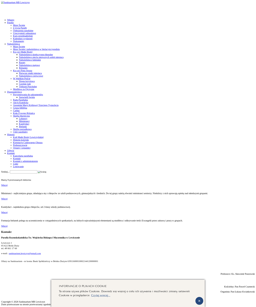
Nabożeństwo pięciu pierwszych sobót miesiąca (41, 57)
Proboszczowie (20, 145)
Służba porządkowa (22, 129)
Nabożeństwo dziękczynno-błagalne (36, 54)
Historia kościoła (21, 140)
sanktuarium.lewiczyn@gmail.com (25, 253)
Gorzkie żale (25, 84)
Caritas (16, 110)
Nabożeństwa (13, 44)
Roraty (22, 62)
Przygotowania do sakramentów (28, 94)
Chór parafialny (20, 132)
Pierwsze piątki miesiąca (30, 73)
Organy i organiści (21, 148)
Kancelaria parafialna (23, 156)
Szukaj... (5, 171)
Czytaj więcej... (100, 295)
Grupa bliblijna (20, 108)
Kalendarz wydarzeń (22, 38)
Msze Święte (19, 25)
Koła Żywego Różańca (24, 113)
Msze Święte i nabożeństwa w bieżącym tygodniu (36, 49)
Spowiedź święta (27, 97)
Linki (15, 164)
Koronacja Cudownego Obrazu (28, 142)
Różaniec (23, 68)
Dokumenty (18, 41)
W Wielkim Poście (21, 78)
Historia (11, 134)
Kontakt (11, 153)
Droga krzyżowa (27, 81)
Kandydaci (24, 124)
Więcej (4, 185)
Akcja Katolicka (20, 102)
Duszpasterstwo (14, 92)
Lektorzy (23, 118)
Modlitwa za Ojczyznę (23, 89)
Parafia (10, 22)
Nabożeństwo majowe (29, 65)
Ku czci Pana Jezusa (22, 70)
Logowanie (18, 166)
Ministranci (24, 121)
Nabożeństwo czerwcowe (31, 76)
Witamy (10, 20)
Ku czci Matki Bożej (22, 52)
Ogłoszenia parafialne (23, 30)
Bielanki (23, 126)
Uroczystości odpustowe (24, 33)
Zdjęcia (10, 150)
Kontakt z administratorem (25, 161)
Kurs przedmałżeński (23, 36)
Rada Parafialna (20, 100)
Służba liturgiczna (21, 116)
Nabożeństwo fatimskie (30, 60)
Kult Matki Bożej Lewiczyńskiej (28, 137)
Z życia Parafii (20, 28)
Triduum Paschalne (28, 86)
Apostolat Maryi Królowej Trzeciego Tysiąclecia (36, 105)
